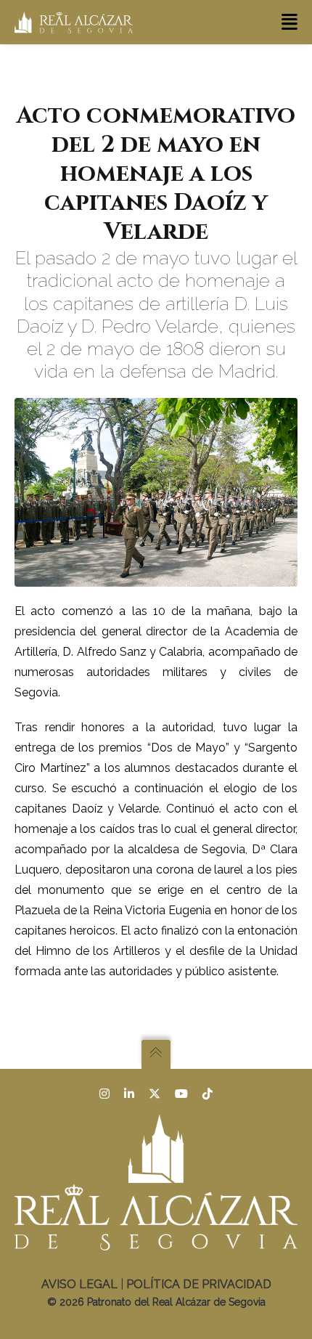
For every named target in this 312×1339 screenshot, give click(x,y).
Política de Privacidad (198, 1284)
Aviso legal (79, 1284)
